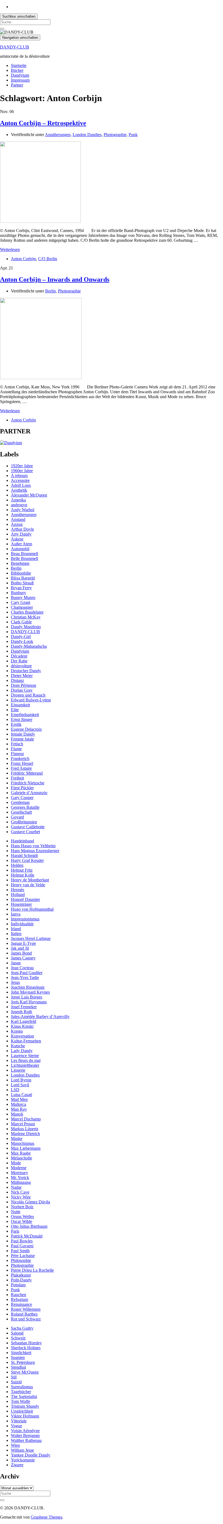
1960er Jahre (22, 470)
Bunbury (18, 592)
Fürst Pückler (22, 787)
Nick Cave (20, 1192)
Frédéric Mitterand (27, 773)
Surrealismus (22, 1386)
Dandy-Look (22, 641)
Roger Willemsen (26, 1309)
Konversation (22, 1036)
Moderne (18, 1167)
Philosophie (21, 1260)
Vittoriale (19, 1421)
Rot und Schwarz (26, 1319)
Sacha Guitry (22, 1328)
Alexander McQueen (29, 495)
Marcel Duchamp (26, 1119)
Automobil (20, 548)
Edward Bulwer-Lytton (31, 700)
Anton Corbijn (23, 258)
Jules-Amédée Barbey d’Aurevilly (40, 1016)
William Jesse (22, 1450)
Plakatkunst (21, 1275)
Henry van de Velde (28, 884)
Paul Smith (20, 1250)
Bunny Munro (23, 597)
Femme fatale (22, 739)
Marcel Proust (23, 1124)
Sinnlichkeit (21, 1352)
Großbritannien (24, 822)
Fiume (16, 748)
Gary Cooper (22, 797)
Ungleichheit (22, 1411)
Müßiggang (21, 1182)
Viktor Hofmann (25, 1416)
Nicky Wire (21, 1197)
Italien (16, 933)
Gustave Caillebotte (28, 826)
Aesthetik (19, 490)
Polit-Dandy (21, 1280)
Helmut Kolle (22, 875)
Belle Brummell (24, 558)
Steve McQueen (25, 1372)
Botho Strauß (22, 583)
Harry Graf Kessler (27, 860)
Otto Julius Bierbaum (29, 1226)
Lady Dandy (22, 1050)
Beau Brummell (24, 553)
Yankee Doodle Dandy (30, 1455)
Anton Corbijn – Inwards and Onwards (54, 279)
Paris (15, 1231)
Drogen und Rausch (28, 695)
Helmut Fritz (22, 870)
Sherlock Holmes (26, 1347)
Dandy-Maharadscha (29, 646)
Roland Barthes (24, 1314)
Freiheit (17, 778)
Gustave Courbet (25, 831)
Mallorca (18, 1104)
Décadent (19, 656)
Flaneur (17, 753)
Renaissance (21, 1304)
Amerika (18, 500)
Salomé (17, 1333)
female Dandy (23, 734)
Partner (17, 85)
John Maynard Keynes (30, 992)
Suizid (16, 1382)
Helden (17, 865)
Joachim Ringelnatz (28, 987)
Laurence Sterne (25, 1055)
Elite (15, 709)
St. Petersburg (23, 1362)
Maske (16, 1138)
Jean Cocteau (22, 967)
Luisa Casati (21, 1094)
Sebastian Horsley (26, 1343)
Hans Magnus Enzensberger (35, 850)
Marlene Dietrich (25, 1133)
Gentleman (20, 802)
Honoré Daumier (25, 899)
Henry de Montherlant (30, 880)
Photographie (115, 134)
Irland (16, 928)
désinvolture (21, 665)
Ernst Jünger (21, 719)
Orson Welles (22, 1216)
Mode (16, 1163)
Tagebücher (21, 1391)
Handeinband (22, 841)
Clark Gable (21, 622)
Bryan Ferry (21, 587)
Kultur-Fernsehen (26, 1041)
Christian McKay (26, 617)
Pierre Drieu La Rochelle (32, 1270)
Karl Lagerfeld (23, 1021)
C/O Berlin (47, 258)
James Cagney (23, 958)
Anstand (18, 519)
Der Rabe (19, 661)
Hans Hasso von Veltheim (33, 845)
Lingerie (18, 1070)
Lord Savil (20, 1084)
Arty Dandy (21, 534)
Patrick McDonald (26, 1236)
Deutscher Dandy (26, 670)
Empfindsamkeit (25, 714)
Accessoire (20, 480)
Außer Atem (21, 544)
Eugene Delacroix (26, 729)
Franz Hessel (22, 763)
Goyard (17, 817)
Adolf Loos (21, 485)
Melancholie (21, 1158)
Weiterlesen (10, 249)
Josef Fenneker (24, 1006)
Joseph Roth (21, 1011)
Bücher (17, 70)
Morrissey (19, 1172)
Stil (14, 1377)
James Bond (21, 953)
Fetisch (17, 744)
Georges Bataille (25, 807)
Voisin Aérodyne (25, 1430)
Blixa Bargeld (23, 578)
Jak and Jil (20, 948)
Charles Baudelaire (27, 612)
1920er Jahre (22, 465)
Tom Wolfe (20, 1401)
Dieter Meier (22, 675)
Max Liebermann (26, 1148)
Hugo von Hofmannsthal (32, 909)
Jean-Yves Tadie (25, 977)
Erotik (16, 724)
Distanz (17, 680)
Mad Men (19, 1099)
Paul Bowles (22, 1241)
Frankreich (20, 758)
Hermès (17, 889)
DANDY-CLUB (14, 47)
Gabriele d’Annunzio (29, 792)
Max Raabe (21, 1153)
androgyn (19, 504)
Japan (16, 963)
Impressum (20, 80)
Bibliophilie (21, 573)
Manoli (17, 1114)
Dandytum (20, 75)
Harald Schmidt (24, 855)
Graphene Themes (46, 1517)
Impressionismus (25, 919)
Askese (17, 539)
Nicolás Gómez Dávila (30, 1202)
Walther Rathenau (26, 1440)
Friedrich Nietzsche (27, 783)
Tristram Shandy (25, 1406)
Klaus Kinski (22, 1026)
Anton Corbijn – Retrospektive (43, 123)
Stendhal (18, 1367)
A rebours (19, 475)
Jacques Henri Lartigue (31, 938)
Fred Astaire (21, 768)
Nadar (16, 1187)
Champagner (22, 607)
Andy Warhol (22, 509)
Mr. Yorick (20, 1177)
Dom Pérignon (23, 685)
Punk (133, 134)
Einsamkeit (20, 705)
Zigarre (17, 1464)
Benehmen (20, 563)
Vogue (16, 1425)
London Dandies (87, 134)
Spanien (18, 1357)
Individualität (22, 924)
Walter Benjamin (25, 1435)
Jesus (15, 982)
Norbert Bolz (22, 1206)
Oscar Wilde (21, 1221)
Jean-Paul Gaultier (26, 972)
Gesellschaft (21, 812)
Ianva (15, 914)
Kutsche (18, 1045)
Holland (18, 894)
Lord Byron (21, 1080)
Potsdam (18, 1285)
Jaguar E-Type (23, 943)
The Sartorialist (24, 1396)
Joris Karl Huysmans (29, 1002)
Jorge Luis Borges (26, 997)
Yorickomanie (23, 1460)
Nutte (15, 1211)
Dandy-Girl (21, 636)
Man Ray (19, 1109)
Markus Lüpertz (24, 1128)
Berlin (50, 291)
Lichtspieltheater (25, 1065)
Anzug (17, 524)
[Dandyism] (11, 442)
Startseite (18, 65)
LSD (15, 1089)
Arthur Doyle (22, 529)
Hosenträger (21, 904)
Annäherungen (57, 134)
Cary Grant (20, 602)
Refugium (19, 1299)
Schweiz (18, 1338)
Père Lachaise (23, 1255)
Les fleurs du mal (26, 1060)
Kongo (17, 1031)
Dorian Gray (22, 690)
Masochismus (22, 1143)
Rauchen (18, 1294)
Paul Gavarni (22, 1245)
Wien (15, 1445)
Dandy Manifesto (26, 626)
